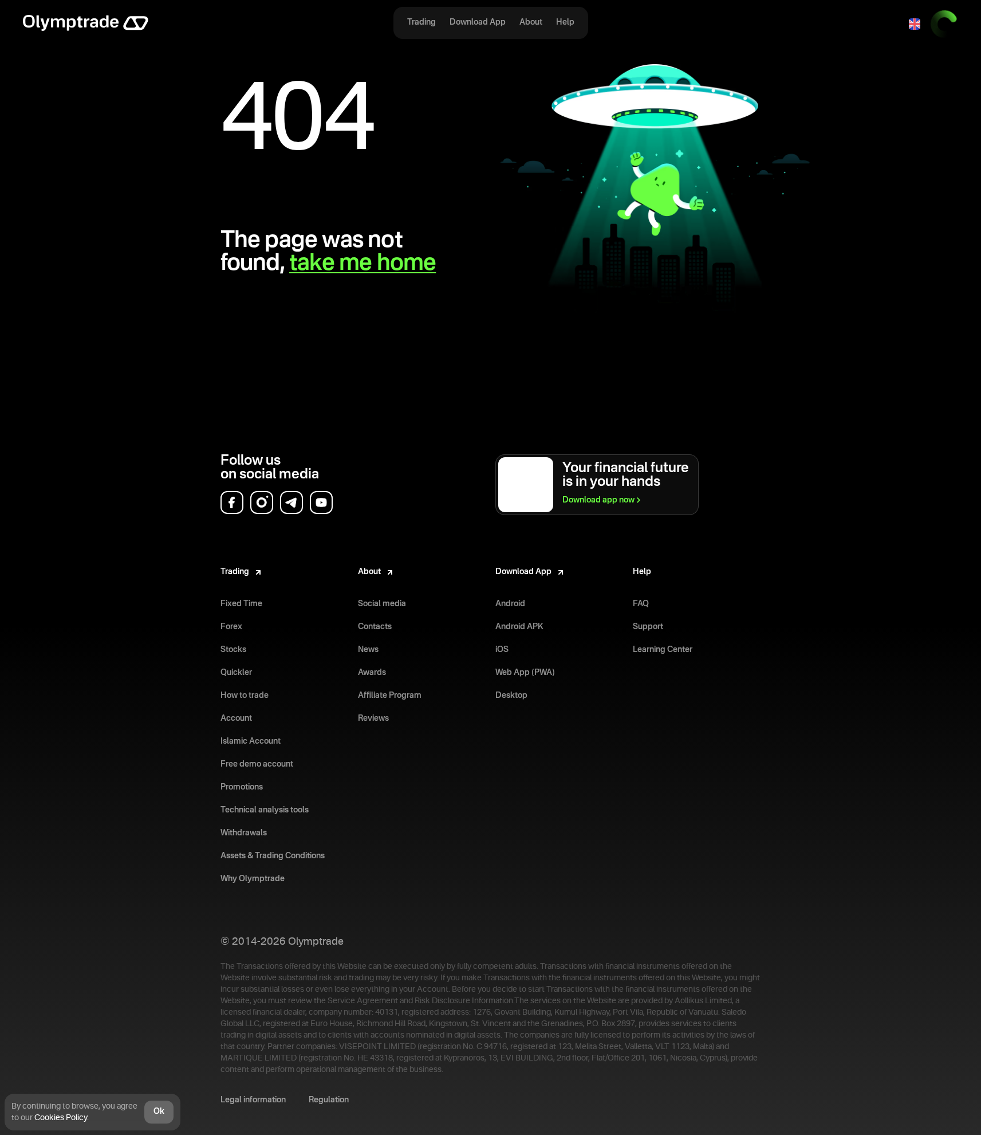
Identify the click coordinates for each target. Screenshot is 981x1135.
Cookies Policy (60, 1118)
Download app (598, 500)
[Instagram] (261, 502)
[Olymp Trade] (85, 24)
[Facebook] (231, 502)
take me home (362, 263)
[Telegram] (291, 502)
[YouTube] (321, 502)
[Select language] (914, 24)
